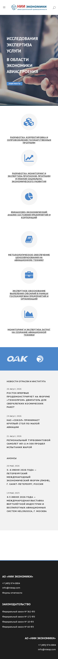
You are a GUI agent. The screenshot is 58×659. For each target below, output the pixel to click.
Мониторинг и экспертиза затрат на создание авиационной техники (29, 332)
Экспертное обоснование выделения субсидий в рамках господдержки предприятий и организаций (29, 294)
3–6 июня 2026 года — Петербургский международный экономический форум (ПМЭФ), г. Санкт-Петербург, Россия (28, 476)
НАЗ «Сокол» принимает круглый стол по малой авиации (23, 424)
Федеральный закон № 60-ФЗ (18, 626)
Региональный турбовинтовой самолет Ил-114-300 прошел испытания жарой (28, 444)
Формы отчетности (12, 593)
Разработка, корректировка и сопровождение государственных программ (29, 140)
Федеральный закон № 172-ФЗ (18, 616)
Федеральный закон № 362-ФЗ (18, 611)
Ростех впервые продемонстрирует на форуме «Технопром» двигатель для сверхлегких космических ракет (28, 400)
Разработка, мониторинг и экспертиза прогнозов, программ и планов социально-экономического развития (29, 177)
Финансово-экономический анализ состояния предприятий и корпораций (29, 215)
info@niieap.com (11, 587)
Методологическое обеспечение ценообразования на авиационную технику (29, 257)
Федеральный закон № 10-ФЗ (18, 621)
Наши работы (14, 84)
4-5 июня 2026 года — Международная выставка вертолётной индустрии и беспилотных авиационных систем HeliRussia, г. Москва (27, 504)
